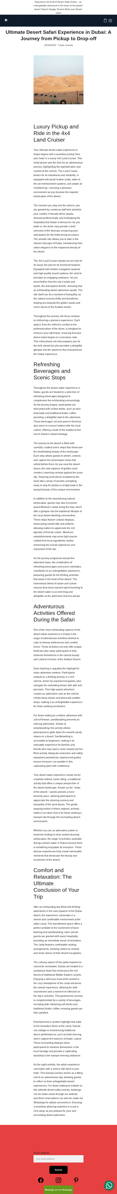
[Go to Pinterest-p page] (76, 1180)
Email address (41, 1153)
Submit (58, 1170)
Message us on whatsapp (58, 1189)
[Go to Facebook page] (42, 1180)
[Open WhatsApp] (109, 1185)
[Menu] (110, 20)
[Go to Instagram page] (60, 1180)
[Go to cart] (105, 20)
